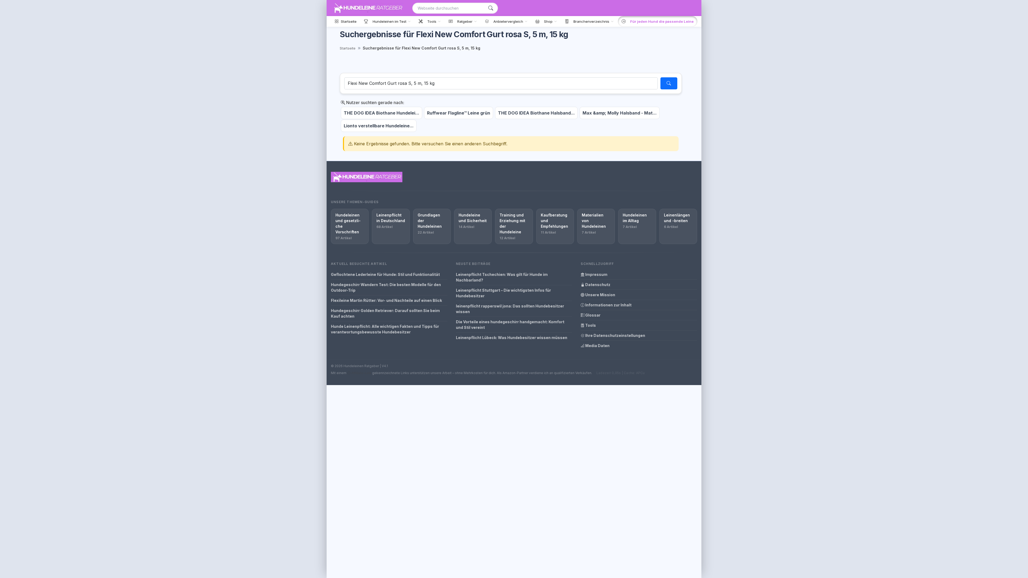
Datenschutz (597, 284)
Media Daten (597, 345)
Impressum (595, 274)
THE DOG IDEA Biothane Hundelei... (381, 113)
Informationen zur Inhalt (608, 305)
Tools (590, 325)
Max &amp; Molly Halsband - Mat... (620, 113)
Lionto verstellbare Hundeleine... (379, 125)
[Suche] (490, 8)
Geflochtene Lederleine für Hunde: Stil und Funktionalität (385, 274)
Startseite (348, 48)
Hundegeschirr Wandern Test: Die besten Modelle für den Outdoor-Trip (386, 287)
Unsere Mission (599, 294)
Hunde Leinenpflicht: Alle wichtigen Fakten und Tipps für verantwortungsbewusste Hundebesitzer (385, 329)
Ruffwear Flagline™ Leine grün (458, 113)
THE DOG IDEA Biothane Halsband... (536, 113)
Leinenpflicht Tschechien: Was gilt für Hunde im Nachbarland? (502, 277)
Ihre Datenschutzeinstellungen (614, 335)
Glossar (592, 315)
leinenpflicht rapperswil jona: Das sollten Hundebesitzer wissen (510, 309)
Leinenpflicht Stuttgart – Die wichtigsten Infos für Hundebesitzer (503, 293)
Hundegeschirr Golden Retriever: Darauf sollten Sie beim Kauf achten (385, 313)
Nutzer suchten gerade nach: (374, 102)
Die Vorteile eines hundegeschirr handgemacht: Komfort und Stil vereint (510, 325)
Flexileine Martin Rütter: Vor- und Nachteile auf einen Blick (386, 300)
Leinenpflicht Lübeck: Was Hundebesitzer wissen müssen (511, 337)
